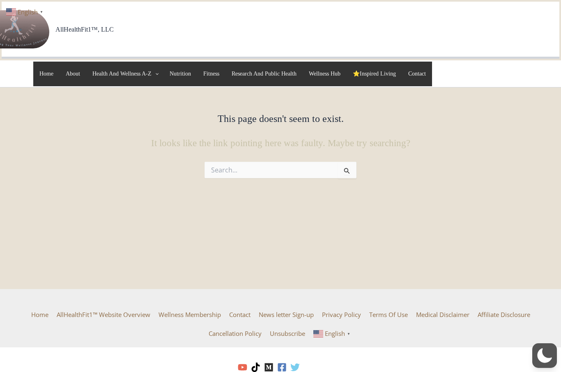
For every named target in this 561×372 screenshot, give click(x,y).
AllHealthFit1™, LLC (84, 29)
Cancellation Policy (235, 333)
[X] (295, 367)
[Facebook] (282, 367)
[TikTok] (255, 367)
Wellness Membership (190, 314)
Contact (240, 314)
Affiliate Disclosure (504, 314)
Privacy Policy (341, 314)
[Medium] (269, 367)
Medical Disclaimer (442, 314)
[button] (544, 355)
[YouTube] (242, 367)
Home (39, 314)
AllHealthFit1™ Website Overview (103, 314)
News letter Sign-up (286, 314)
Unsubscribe (287, 333)
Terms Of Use (388, 314)
